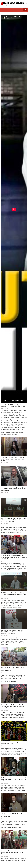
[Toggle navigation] (2, 9)
